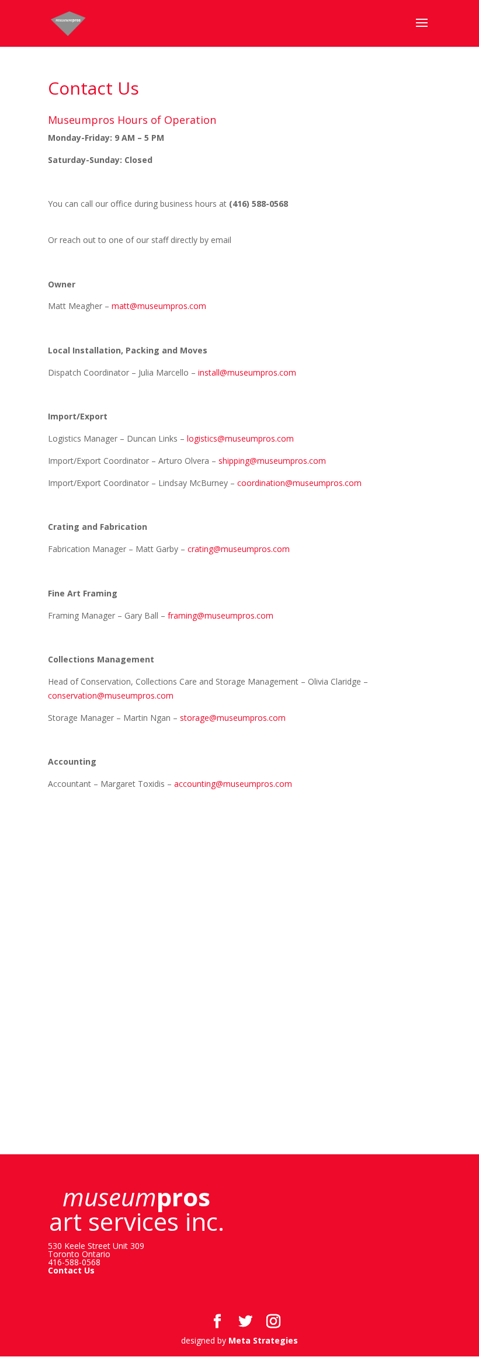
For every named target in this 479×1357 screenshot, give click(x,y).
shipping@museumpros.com (273, 460)
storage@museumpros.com (235, 717)
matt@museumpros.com (159, 305)
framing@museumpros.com (222, 615)
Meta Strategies (263, 1340)
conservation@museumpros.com (110, 695)
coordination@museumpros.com (300, 482)
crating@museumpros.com (240, 548)
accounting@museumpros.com (234, 783)
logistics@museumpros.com (240, 438)
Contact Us (71, 1270)
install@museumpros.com (247, 372)
